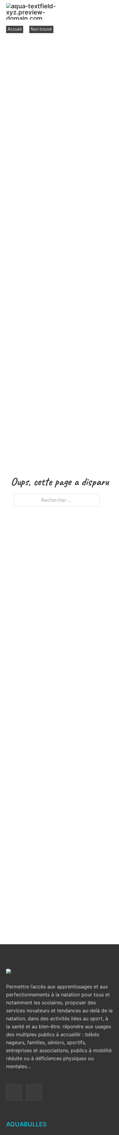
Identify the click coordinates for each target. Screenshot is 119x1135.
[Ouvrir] (109, 11)
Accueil (15, 29)
